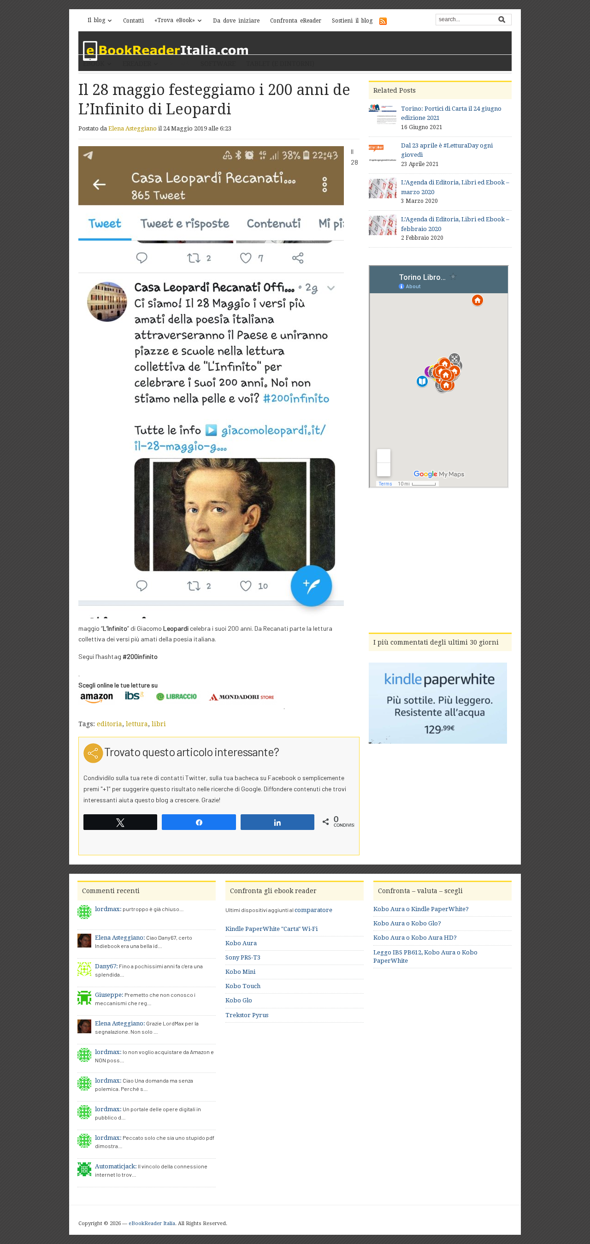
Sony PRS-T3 (242, 957)
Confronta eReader (295, 21)
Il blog (96, 20)
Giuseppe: (109, 994)
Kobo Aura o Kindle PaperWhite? (421, 909)
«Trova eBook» (174, 20)
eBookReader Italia (152, 1223)
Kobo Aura (241, 943)
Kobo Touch (242, 986)
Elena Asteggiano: (120, 937)
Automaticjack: (116, 1166)
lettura (137, 724)
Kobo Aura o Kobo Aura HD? (415, 937)
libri (159, 724)
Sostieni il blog (352, 21)
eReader (137, 63)
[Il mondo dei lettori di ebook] (166, 51)
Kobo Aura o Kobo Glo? (407, 923)
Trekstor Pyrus (246, 1015)
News (179, 63)
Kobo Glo (238, 1000)
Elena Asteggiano (132, 128)
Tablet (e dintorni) (280, 63)
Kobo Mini (240, 971)
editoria (109, 724)
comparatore (313, 909)
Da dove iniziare (236, 21)
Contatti (133, 21)
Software (218, 63)
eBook (94, 63)
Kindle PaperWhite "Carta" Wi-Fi (271, 928)
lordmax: (108, 909)
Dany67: (106, 966)
